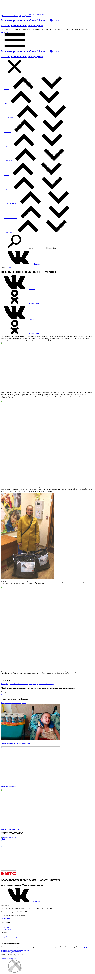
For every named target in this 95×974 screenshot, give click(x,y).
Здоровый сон (13, 684)
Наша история (8, 117)
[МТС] (8, 875)
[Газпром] (8, 870)
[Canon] (12, 844)
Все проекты (5, 703)
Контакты (7, 132)
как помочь (8, 939)
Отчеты (6, 175)
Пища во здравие (30, 684)
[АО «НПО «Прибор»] (9, 837)
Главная (6, 89)
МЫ (5, 103)
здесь (85, 947)
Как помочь (8, 160)
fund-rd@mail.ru (6, 918)
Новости (7, 146)
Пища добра (4, 684)
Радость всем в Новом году (45, 684)
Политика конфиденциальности (11, 952)
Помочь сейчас (5, 32)
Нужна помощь (9, 232)
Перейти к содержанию (36, 14)
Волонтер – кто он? (10, 218)
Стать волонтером (6, 695)
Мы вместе (21, 684)
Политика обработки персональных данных (15, 950)
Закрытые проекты (10, 203)
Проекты (7, 189)
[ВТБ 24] (3, 839)
